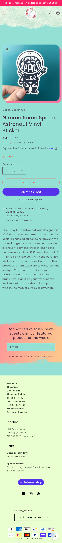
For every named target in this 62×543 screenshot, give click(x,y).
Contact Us (13, 390)
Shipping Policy (16, 394)
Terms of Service (17, 412)
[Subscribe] (51, 347)
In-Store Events (16, 401)
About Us (12, 383)
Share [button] (9, 156)
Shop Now (13, 387)
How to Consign (16, 404)
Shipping (6, 142)
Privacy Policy (15, 408)
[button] (4, 13)
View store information (20, 220)
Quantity (7, 164)
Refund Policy (15, 397)
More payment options (31, 199)
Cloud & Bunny (35, 538)
